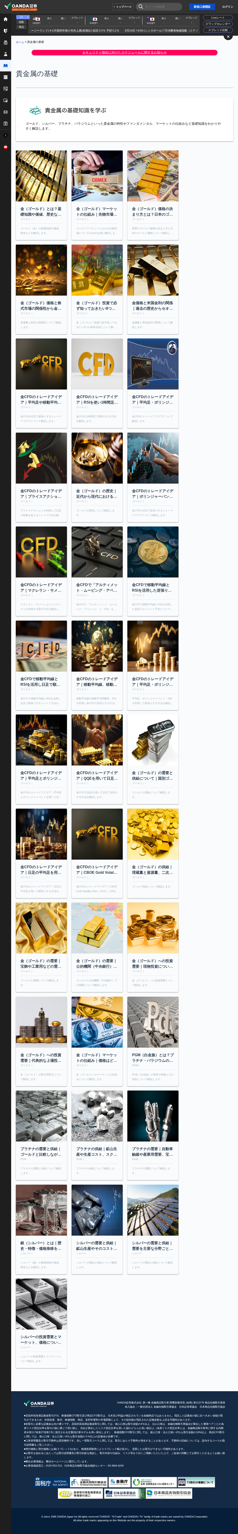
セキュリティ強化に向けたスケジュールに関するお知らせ (124, 52)
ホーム (20, 42)
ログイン (227, 6)
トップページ (124, 6)
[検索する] (139, 7)
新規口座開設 (202, 6)
